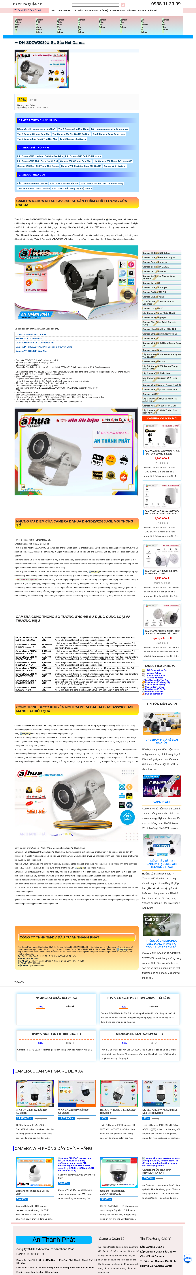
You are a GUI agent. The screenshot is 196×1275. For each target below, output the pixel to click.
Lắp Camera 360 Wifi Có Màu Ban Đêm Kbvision (159, 411)
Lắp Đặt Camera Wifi (112, 10)
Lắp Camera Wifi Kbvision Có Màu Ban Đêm (40, 156)
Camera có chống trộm (154, 317)
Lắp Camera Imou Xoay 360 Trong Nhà (159, 379)
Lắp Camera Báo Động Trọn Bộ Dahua (72, 188)
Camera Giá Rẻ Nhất (152, 308)
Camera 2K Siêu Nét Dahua (156, 253)
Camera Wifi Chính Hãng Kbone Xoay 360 (161, 344)
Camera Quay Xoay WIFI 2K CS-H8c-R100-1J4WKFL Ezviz (162, 452)
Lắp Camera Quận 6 (152, 1246)
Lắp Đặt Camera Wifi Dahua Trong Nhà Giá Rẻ (160, 367)
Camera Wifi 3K (150, 338)
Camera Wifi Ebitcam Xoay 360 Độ (159, 334)
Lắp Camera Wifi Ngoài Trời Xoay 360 (113, 161)
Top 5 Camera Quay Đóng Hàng (109, 134)
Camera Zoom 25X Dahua (155, 267)
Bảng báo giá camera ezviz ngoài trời (36, 129)
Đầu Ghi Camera (136, 10)
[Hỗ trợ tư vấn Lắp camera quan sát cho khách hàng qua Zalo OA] (187, 1258)
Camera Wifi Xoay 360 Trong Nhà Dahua (38, 166)
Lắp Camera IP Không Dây (156, 682)
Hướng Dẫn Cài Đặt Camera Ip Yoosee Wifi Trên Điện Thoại (162, 864)
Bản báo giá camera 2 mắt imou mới (109, 129)
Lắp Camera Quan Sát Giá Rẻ (158, 1251)
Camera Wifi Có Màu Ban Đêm (75, 161)
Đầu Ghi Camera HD (153, 691)
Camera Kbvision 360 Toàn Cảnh (159, 405)
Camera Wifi (161, 802)
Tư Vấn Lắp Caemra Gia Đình (158, 1261)
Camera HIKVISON (156, 675)
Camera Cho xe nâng (153, 297)
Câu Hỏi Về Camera (152, 1256)
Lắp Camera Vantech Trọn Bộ (32, 183)
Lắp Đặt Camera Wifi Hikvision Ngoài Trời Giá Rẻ (161, 355)
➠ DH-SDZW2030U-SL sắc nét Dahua (50, 42)
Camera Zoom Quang (153, 684)
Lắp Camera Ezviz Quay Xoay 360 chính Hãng (159, 399)
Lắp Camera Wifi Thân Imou (156, 373)
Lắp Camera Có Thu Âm (155, 680)
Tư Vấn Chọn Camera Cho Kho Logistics (158, 302)
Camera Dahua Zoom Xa (154, 262)
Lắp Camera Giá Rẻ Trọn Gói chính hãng (102, 183)
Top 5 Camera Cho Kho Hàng (73, 129)
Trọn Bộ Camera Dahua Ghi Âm (33, 188)
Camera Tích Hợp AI (153, 687)
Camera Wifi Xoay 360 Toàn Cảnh (159, 389)
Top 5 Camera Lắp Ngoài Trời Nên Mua (37, 139)
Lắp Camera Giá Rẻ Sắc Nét (64, 183)
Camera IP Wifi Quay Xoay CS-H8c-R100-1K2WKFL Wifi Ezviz (162, 512)
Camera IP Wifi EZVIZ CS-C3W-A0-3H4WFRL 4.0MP (161, 572)
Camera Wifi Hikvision (115, 166)
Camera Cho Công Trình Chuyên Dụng (159, 323)
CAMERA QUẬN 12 (27, 4)
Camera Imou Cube (152, 350)
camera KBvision (155, 678)
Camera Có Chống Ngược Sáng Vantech (158, 277)
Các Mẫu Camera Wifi (85, 10)
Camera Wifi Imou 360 (153, 361)
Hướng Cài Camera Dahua (156, 1265)
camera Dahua (154, 673)
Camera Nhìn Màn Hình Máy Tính (159, 329)
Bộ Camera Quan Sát (157, 670)
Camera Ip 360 (149, 394)
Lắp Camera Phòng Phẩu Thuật (158, 313)
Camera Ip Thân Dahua (154, 271)
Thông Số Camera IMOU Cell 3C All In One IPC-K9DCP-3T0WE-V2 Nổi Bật (162, 944)
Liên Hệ (152, 10)
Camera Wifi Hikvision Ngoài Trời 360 (161, 385)
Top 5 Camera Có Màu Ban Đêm (33, 134)
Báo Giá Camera (61, 10)
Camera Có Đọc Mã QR (154, 292)
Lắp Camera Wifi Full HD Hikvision (83, 156)
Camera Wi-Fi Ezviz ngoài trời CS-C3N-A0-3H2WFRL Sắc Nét (162, 632)
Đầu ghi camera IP (152, 694)
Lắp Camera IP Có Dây (154, 689)
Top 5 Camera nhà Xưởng (73, 139)
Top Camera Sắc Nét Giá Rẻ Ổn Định (71, 134)
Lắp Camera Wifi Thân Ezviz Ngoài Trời (37, 161)
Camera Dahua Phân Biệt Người (158, 257)
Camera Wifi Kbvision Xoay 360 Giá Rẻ (81, 166)
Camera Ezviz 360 (151, 283)
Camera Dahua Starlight (154, 287)
